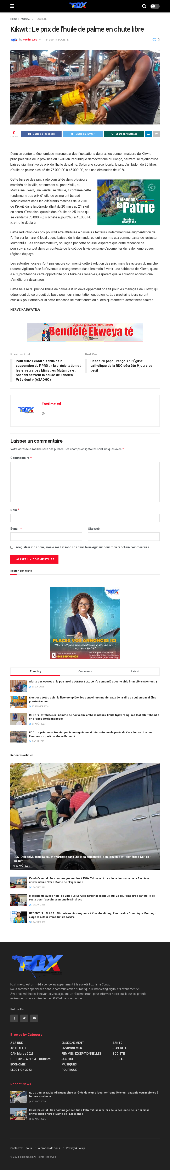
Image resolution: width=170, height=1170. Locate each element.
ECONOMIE (18, 1064)
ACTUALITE (27, 18)
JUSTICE (68, 1059)
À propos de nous (49, 1148)
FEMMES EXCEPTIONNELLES (81, 1053)
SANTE (117, 1042)
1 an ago (48, 39)
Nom (15, 510)
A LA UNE (16, 1042)
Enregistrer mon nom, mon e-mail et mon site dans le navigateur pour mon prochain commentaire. (82, 547)
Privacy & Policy (75, 1148)
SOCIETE (42, 18)
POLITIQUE (69, 1069)
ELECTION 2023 (21, 1069)
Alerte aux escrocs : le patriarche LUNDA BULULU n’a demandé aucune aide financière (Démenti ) (93, 681)
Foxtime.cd (30, 39)
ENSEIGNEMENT (73, 1042)
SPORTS (118, 1059)
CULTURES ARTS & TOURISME (31, 1059)
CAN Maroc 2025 (21, 1053)
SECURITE (120, 1048)
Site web (94, 528)
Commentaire (21, 458)
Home (13, 18)
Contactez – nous (21, 1148)
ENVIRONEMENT (73, 1048)
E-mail (16, 529)
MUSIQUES (69, 1064)
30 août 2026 (22, 866)
